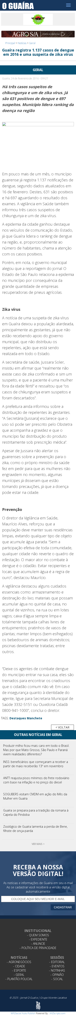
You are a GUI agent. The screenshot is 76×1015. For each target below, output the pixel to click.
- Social (57, 979)
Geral (32, 43)
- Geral (19, 975)
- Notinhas (57, 970)
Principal (10, 43)
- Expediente (38, 939)
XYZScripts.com (57, 1013)
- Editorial (57, 962)
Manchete (34, 718)
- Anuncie (38, 944)
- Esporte (19, 970)
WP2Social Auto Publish (23, 1013)
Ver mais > (38, 844)
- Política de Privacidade (38, 948)
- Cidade (19, 966)
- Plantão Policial (19, 979)
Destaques (18, 718)
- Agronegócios (19, 962)
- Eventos (57, 966)
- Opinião (57, 975)
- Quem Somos (38, 935)
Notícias (22, 43)
